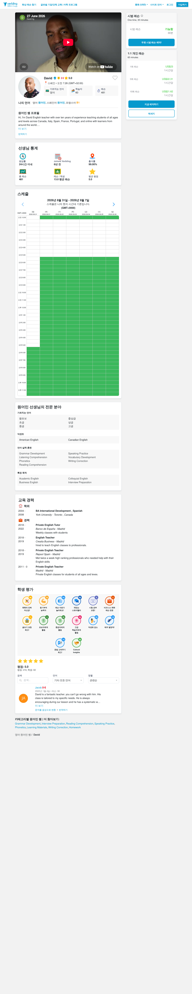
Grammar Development (27, 723)
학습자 (78, 89)
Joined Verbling (62, 161)
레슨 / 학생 (59, 176)
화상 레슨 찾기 (29, 4)
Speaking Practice (104, 723)
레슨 (103, 89)
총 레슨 (22, 176)
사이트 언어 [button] (156, 4)
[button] (141, 4)
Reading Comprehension (79, 723)
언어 (55, 675)
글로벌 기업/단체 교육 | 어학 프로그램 (59, 4)
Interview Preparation (53, 723)
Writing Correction (58, 727)
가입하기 (182, 4)
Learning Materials (37, 727)
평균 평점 (93, 176)
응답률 (22, 161)
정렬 (90, 675)
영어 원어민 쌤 (23, 734)
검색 (19, 675)
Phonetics (20, 727)
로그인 (170, 4)
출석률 (92, 161)
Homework (75, 727)
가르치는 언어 (57, 89)
